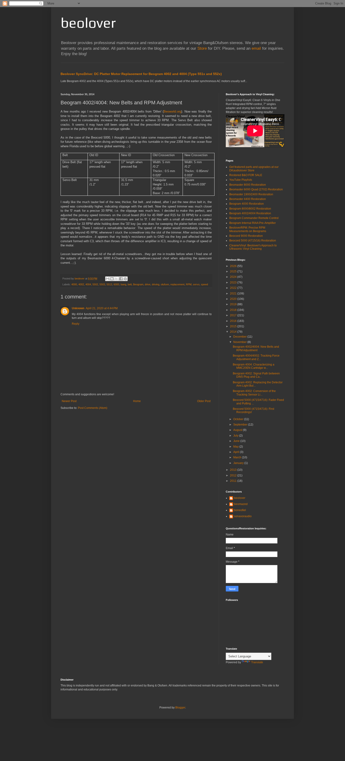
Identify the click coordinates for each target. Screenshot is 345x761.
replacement (177, 284)
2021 (233, 293)
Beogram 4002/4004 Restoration (250, 213)
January (238, 463)
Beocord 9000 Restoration (246, 235)
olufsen (165, 284)
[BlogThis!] (112, 278)
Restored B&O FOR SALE (245, 175)
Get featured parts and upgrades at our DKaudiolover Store (254, 168)
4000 (74, 284)
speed (204, 284)
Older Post (204, 401)
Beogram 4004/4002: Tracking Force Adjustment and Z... (256, 357)
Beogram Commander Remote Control (254, 218)
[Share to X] (116, 278)
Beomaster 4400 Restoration (247, 199)
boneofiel (240, 510)
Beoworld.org (172, 111)
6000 (116, 284)
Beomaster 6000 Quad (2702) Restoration (256, 189)
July (236, 435)
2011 (233, 480)
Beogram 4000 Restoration (246, 203)
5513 (109, 284)
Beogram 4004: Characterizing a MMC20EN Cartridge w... (253, 366)
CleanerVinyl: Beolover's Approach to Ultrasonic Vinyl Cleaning (253, 247)
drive (147, 284)
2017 (233, 315)
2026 (233, 266)
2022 (233, 288)
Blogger (180, 707)
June (236, 441)
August (238, 430)
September (240, 424)
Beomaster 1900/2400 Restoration (251, 194)
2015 (233, 326)
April (236, 452)
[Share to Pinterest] (125, 278)
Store (202, 48)
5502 (95, 284)
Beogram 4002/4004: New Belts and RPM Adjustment (256, 348)
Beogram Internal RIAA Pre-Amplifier (252, 223)
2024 (233, 277)
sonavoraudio (243, 516)
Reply (75, 323)
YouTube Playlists (240, 179)
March (237, 457)
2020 (233, 299)
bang (123, 284)
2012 (233, 475)
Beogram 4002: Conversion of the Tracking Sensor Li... (254, 392)
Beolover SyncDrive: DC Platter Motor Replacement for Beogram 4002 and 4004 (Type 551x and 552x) (141, 74)
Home (137, 401)
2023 (233, 282)
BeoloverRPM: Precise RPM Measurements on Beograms (247, 229)
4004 (88, 284)
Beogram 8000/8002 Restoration (250, 208)
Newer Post (69, 401)
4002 (81, 284)
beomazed (241, 504)
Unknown (78, 308)
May (236, 446)
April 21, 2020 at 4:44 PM (102, 308)
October (238, 419)
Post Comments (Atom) (92, 408)
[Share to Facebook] (121, 278)
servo (196, 284)
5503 (102, 284)
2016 (233, 321)
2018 (233, 310)
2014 (233, 331)
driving (155, 284)
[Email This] (107, 278)
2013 (233, 469)
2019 (233, 304)
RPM (189, 284)
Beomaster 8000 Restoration (247, 184)
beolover (88, 23)
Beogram (138, 284)
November (240, 342)
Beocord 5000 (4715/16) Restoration (252, 240)
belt (130, 284)
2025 (233, 271)
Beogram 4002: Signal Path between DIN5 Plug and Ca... (256, 375)
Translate (257, 662)
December (240, 336)
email (256, 48)
